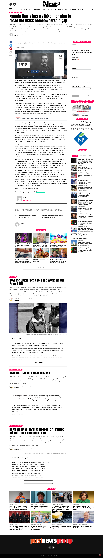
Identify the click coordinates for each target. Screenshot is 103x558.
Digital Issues (73, 9)
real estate (37, 210)
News (30, 9)
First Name (74, 64)
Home (21, 9)
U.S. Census (54, 210)
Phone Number (75, 91)
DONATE (25, 9)
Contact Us (80, 9)
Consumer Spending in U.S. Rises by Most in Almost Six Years (32, 118)
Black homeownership (57, 206)
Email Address (75, 59)
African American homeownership (32, 206)
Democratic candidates (56, 208)
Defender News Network (31, 208)
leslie (16, 35)
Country (83, 86)
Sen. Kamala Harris (46, 210)
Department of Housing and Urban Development (27, 209)
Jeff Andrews (56, 209)
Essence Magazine (44, 209)
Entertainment (37, 9)
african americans (46, 206)
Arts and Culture (52, 9)
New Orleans (19, 210)
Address (73, 73)
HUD (51, 209)
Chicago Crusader (40, 192)
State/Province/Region (86, 82)
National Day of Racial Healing (23, 395)
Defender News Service (44, 208)
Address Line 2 (75, 77)
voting (60, 210)
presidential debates (28, 210)
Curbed (36, 188)
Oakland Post (18, 300)
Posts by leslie (27, 200)
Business (44, 9)
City (72, 82)
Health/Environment (62, 9)
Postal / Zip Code (75, 86)
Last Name (74, 68)
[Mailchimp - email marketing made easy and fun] (88, 95)
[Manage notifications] (100, 555)
